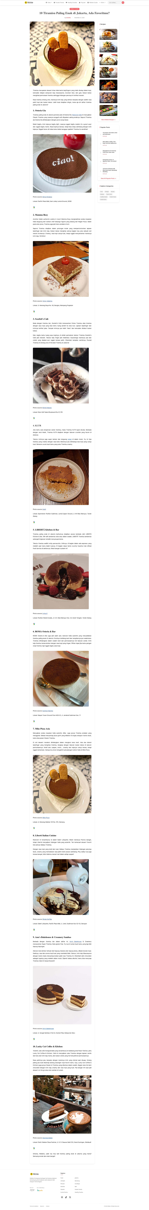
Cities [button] (49, 2)
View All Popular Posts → (108, 178)
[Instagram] (62, 1197)
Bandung (77, 1181)
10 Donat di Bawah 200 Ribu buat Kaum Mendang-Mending (110, 170)
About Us (42, 1206)
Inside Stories (103, 199)
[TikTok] (66, 1197)
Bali (76, 1186)
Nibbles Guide (93, 2)
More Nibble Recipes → (108, 120)
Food (101, 191)
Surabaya (77, 1183)
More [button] (103, 2)
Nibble (108, 1206)
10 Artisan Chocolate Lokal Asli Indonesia (110, 133)
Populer (83, 2)
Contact (47, 1206)
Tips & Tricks (109, 194)
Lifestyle (107, 191)
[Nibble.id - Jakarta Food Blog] (29, 2)
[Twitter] (70, 1197)
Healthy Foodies (72, 2)
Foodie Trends (59, 2)
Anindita (68, 17)
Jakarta (76, 1178)
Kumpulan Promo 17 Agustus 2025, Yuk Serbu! (109, 160)
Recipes (112, 191)
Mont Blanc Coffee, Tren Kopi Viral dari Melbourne (109, 142)
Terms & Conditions (34, 1206)
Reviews (102, 194)
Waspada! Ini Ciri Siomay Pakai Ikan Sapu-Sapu (109, 151)
